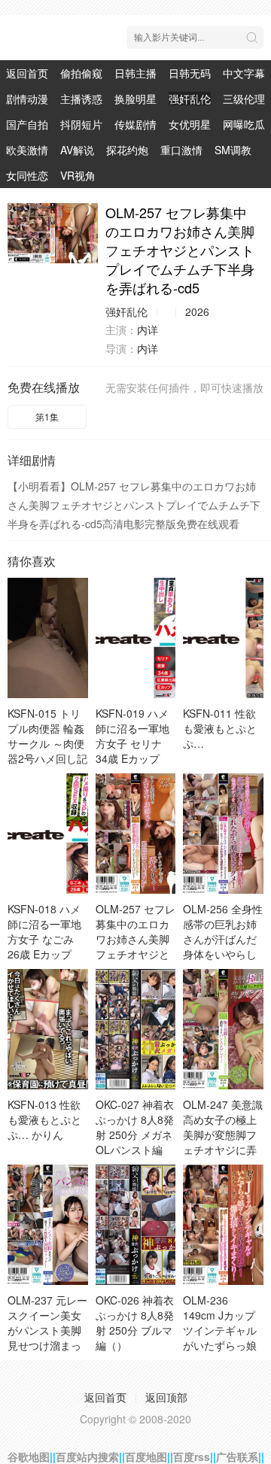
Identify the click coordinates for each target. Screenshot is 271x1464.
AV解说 (77, 149)
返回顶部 (166, 1397)
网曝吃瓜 (244, 124)
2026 (197, 311)
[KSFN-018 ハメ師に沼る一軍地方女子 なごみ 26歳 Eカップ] (48, 833)
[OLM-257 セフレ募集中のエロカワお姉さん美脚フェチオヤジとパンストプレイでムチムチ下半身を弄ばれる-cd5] (53, 233)
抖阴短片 (81, 124)
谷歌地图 (29, 1456)
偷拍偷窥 (81, 73)
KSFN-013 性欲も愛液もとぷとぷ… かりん (44, 1119)
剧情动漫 (27, 98)
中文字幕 (244, 73)
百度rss (191, 1456)
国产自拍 (27, 124)
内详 (147, 329)
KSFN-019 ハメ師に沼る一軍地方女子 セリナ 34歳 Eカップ (132, 736)
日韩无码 (190, 73)
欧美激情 (27, 149)
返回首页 (27, 73)
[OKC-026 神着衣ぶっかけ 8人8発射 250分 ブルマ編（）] (136, 1225)
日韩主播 (135, 73)
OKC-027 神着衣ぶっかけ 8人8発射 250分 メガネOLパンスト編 (135, 1127)
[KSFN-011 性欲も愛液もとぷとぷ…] (223, 638)
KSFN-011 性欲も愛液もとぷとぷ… (220, 728)
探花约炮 (127, 149)
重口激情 (181, 149)
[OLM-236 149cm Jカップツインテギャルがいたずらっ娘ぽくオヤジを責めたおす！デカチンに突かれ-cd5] (223, 1225)
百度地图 (146, 1456)
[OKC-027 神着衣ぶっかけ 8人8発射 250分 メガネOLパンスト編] (136, 1029)
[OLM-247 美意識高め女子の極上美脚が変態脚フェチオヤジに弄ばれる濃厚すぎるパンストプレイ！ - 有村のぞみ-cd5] (223, 1029)
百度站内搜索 (87, 1456)
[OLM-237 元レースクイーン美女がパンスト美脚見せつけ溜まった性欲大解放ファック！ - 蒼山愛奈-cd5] (48, 1225)
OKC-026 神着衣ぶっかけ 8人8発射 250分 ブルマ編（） (135, 1322)
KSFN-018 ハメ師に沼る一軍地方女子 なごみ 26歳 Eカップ (44, 931)
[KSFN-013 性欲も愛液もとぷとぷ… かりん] (48, 1029)
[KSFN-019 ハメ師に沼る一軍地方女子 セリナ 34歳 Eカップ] (136, 638)
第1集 (47, 416)
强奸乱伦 (190, 98)
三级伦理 (244, 98)
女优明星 (190, 124)
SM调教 (233, 149)
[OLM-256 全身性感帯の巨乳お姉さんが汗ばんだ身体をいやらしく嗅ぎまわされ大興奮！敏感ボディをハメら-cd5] (223, 833)
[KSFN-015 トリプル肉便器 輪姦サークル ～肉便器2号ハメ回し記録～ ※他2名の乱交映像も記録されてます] (48, 638)
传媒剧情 (135, 124)
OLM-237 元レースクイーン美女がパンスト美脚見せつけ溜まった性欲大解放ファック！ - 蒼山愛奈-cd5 (47, 1345)
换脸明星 (135, 98)
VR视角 (78, 175)
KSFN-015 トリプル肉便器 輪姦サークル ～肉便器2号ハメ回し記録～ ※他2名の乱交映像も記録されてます (47, 758)
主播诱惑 (81, 98)
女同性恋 (27, 175)
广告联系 (237, 1456)
